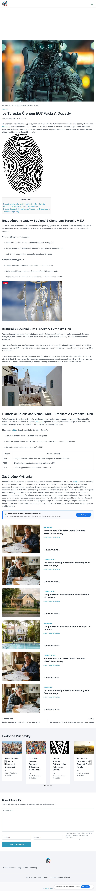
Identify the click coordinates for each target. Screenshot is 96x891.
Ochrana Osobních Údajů (60, 877)
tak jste (5, 127)
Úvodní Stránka (9, 868)
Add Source (85, 886)
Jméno (6, 837)
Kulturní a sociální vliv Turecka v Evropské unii (20, 206)
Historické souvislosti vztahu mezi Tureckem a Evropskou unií (26, 209)
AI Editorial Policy (48, 888)
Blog (19, 868)
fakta (14, 430)
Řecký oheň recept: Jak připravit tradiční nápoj (21, 720)
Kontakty (33, 868)
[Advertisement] (48, 22)
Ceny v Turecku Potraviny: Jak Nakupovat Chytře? (59, 764)
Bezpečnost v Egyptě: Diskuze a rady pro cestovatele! (72, 720)
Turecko (5, 109)
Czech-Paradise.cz (10, 118)
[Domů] (3, 105)
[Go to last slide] (5, 762)
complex (76, 482)
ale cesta (39, 422)
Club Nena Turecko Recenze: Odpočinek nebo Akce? (34, 764)
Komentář (7, 810)
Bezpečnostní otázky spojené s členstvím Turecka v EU (24, 204)
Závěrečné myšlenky (11, 212)
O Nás (25, 868)
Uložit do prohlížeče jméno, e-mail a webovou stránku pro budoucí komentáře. (79, 835)
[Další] (90, 762)
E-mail (37, 837)
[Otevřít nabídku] (92, 3)
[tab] (44, 785)
